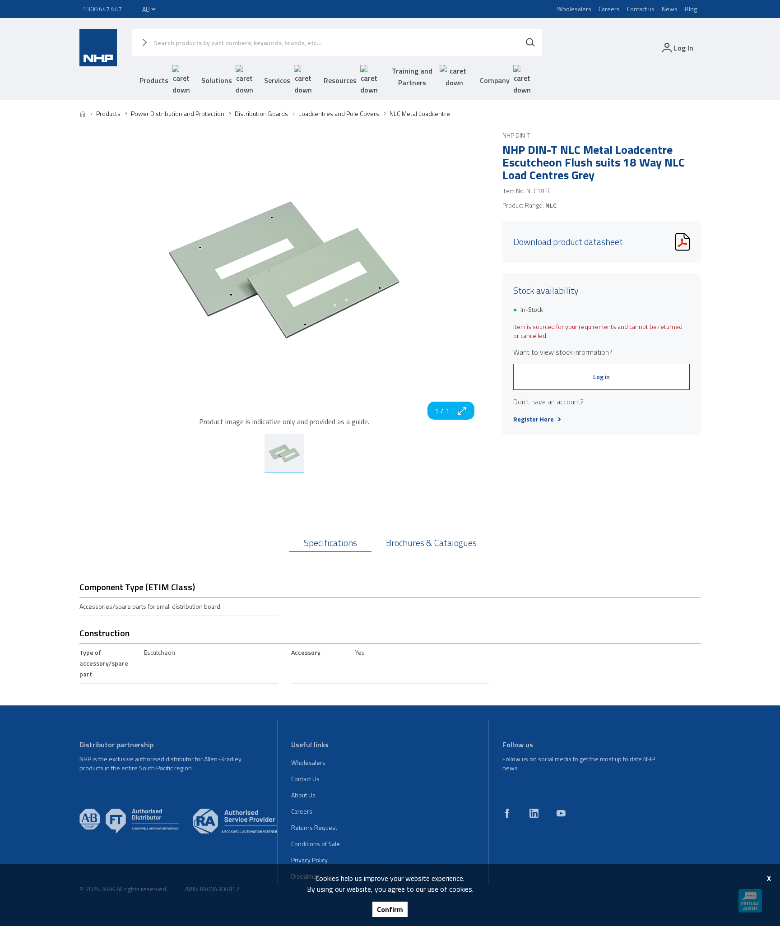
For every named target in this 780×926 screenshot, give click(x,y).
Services (277, 80)
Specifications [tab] (330, 543)
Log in (601, 376)
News (670, 9)
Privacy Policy (309, 860)
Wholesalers (574, 9)
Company (495, 80)
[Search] (530, 42)
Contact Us (305, 778)
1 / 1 (442, 410)
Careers (609, 9)
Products (153, 80)
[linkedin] (534, 813)
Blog (691, 9)
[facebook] (506, 813)
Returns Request (314, 827)
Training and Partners (412, 76)
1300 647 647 (102, 9)
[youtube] (561, 813)
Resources (340, 80)
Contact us (641, 9)
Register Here (533, 419)
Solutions (216, 80)
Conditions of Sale (315, 843)
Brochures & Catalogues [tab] (431, 543)
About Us (303, 795)
